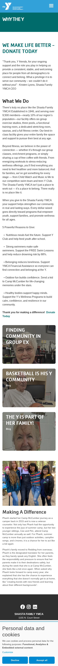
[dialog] (29, 644)
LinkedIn (37, 607)
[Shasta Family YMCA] (13, 6)
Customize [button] (7, 652)
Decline (15, 660)
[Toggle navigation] (51, 6)
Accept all (41, 660)
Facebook (22, 607)
